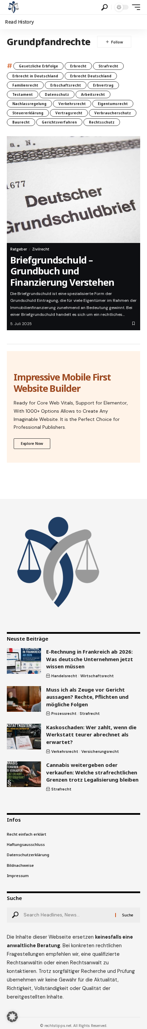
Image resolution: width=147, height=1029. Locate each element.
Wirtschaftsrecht (97, 675)
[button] (104, 7)
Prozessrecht (64, 713)
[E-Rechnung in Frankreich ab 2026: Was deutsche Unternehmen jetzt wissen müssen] (24, 661)
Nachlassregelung (29, 103)
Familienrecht (25, 85)
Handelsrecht (64, 675)
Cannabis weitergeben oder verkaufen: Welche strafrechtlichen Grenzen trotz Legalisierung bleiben (92, 772)
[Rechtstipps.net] (13, 7)
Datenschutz (57, 94)
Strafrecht (108, 66)
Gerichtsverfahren (59, 122)
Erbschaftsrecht (65, 85)
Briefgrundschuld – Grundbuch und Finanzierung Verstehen (62, 271)
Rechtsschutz (102, 122)
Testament (22, 94)
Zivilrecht (40, 249)
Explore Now (32, 443)
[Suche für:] (66, 915)
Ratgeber (18, 249)
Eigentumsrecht (113, 103)
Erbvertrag (103, 85)
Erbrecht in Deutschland (35, 76)
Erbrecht (78, 66)
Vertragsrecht (68, 113)
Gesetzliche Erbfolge (38, 66)
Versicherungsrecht (100, 751)
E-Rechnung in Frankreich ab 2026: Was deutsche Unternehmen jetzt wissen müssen (89, 659)
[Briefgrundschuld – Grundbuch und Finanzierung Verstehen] (73, 189)
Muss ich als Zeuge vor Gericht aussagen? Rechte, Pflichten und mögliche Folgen (87, 697)
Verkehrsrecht (72, 103)
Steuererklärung (27, 113)
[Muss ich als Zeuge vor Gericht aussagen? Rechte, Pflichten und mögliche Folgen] (24, 699)
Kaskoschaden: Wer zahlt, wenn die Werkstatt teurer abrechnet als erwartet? (91, 734)
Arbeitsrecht (93, 94)
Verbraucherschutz (112, 113)
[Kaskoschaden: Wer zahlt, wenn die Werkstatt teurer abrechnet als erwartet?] (24, 736)
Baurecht (21, 122)
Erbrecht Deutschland (90, 76)
